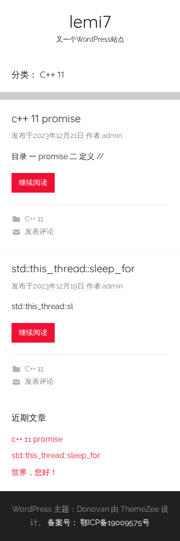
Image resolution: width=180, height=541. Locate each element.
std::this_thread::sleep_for (73, 268)
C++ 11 (34, 219)
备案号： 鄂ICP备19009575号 (99, 522)
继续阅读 (33, 182)
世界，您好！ (35, 472)
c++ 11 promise (46, 118)
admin (112, 135)
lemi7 (90, 21)
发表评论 (39, 231)
